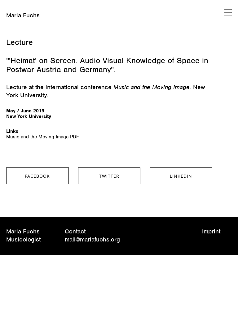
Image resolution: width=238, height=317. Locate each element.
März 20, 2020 (20, 32)
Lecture (19, 42)
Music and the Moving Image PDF (42, 137)
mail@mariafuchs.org (92, 239)
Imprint (211, 231)
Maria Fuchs (23, 15)
